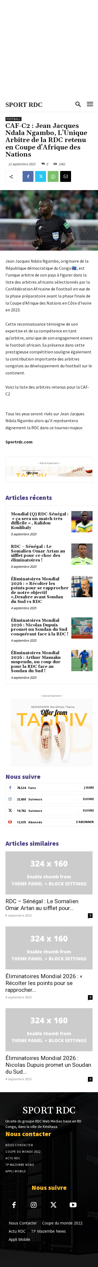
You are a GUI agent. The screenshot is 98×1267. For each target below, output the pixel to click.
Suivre (88, 799)
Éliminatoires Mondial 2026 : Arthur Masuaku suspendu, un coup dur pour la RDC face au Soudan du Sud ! (36, 662)
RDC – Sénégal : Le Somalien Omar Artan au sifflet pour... (41, 904)
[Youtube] (73, 1205)
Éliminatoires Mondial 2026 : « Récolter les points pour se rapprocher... (43, 983)
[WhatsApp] (53, 176)
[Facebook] (28, 176)
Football (13, 119)
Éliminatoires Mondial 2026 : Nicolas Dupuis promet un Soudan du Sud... (48, 1065)
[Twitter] (40, 176)
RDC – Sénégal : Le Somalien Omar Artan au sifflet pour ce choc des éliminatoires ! (38, 553)
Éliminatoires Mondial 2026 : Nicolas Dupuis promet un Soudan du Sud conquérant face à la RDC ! (39, 627)
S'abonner (85, 822)
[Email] (65, 176)
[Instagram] (33, 1205)
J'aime (89, 787)
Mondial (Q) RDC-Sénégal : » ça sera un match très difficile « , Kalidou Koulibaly (40, 521)
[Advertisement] (49, 49)
